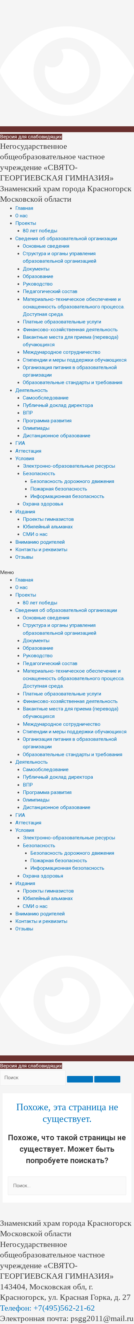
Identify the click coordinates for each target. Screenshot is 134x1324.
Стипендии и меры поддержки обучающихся (75, 360)
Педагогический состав (50, 291)
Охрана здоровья (43, 504)
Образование (38, 276)
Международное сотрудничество (61, 352)
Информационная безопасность (67, 496)
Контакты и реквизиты (41, 550)
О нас (21, 216)
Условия (24, 458)
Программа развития (47, 421)
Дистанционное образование (56, 436)
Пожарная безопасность (58, 489)
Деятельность (31, 390)
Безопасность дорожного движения (72, 481)
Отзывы (24, 557)
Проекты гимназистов (48, 519)
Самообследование (46, 398)
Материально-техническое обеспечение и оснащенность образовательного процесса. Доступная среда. (74, 307)
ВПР (28, 413)
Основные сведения (46, 246)
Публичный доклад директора (58, 405)
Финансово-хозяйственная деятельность (70, 330)
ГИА (20, 443)
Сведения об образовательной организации (66, 238)
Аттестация (28, 451)
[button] (67, 572)
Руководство (38, 284)
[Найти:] (67, 1186)
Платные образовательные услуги (62, 322)
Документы (36, 269)
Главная (24, 208)
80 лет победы (40, 231)
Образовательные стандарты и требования (72, 382)
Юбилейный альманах (48, 527)
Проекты (25, 223)
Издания (25, 512)
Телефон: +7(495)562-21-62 (47, 1307)
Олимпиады (36, 428)
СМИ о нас (35, 534)
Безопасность (39, 473)
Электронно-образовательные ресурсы (69, 466)
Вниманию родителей (40, 542)
